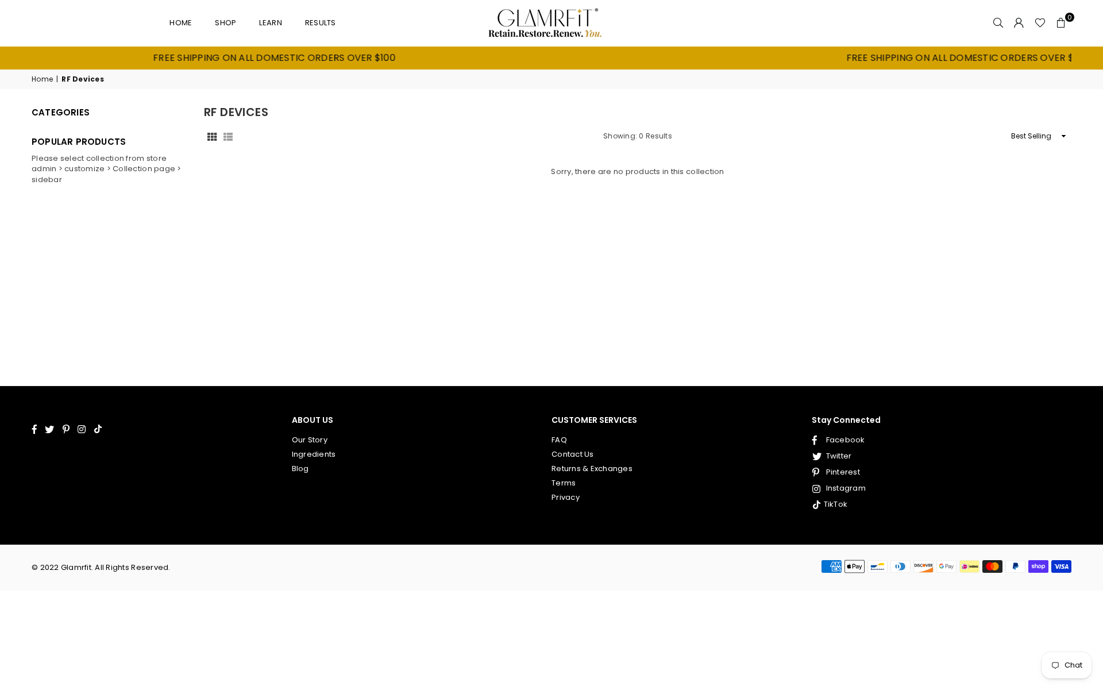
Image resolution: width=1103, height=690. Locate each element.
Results (320, 22)
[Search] (998, 23)
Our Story (309, 439)
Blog (300, 468)
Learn (270, 22)
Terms (564, 482)
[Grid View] (212, 136)
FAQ (559, 439)
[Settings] (1019, 23)
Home (180, 22)
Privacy (566, 497)
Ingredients (314, 454)
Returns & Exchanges (592, 468)
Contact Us (573, 454)
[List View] (228, 136)
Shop (225, 22)
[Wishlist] (1040, 23)
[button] (1061, 23)
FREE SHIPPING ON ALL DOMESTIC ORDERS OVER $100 (255, 58)
